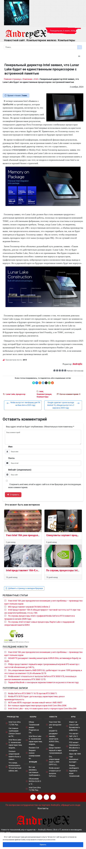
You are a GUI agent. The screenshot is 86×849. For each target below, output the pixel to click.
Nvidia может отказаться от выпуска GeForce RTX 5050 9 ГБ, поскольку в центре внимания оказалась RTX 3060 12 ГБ (40, 678)
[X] (46, 382)
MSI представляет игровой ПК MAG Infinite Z (29, 607)
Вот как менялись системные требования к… (35, 771)
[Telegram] (43, 382)
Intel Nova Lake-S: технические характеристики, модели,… (15, 744)
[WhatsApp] (49, 382)
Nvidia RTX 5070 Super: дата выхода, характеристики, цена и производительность (34, 698)
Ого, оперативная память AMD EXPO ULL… (54, 761)
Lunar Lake (10, 394)
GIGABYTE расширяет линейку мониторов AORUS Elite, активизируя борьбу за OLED (42, 659)
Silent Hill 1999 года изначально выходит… (75, 758)
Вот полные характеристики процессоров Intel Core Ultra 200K (37, 705)
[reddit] (52, 382)
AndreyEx (77, 364)
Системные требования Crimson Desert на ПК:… (15, 732)
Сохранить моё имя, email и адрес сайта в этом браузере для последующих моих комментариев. (44, 486)
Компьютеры (42, 397)
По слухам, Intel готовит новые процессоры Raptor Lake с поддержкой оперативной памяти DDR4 (39, 623)
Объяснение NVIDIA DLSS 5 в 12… (35, 781)
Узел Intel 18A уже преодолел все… (55, 724)
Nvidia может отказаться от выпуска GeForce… (55, 772)
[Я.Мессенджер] (33, 382)
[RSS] (33, 797)
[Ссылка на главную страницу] (26, 32)
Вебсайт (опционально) (19, 470)
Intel (36, 79)
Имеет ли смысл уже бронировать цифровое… (74, 726)
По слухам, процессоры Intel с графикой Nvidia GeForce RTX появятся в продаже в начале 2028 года (39, 617)
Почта (11, 458)
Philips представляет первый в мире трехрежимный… (56, 749)
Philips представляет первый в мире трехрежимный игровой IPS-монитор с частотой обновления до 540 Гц (41, 665)
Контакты (43, 808)
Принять (43, 845)
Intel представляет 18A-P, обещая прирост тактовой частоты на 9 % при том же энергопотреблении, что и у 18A (42, 611)
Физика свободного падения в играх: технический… (74, 770)
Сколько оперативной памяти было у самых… (15, 755)
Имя (10, 446)
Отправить (14, 495)
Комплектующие (44, 394)
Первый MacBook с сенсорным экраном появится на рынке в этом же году (43, 682)
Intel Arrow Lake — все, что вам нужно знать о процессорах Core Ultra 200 (42, 708)
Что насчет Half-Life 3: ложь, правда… (75, 736)
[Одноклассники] (40, 382)
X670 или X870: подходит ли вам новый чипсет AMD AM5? (35, 702)
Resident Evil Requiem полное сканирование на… (34, 753)
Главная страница (12, 79)
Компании (27, 79)
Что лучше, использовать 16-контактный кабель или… (15, 767)
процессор (20, 394)
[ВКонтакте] (36, 382)
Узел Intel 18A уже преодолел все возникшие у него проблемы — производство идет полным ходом (43, 602)
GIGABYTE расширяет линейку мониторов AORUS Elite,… (54, 736)
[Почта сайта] (39, 797)
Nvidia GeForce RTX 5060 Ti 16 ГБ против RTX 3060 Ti (32, 693)
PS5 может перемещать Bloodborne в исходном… (74, 746)
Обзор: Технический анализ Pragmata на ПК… (34, 727)
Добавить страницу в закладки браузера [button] (25, 588)
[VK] (46, 797)
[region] (43, 841)
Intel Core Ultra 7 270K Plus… (14, 723)
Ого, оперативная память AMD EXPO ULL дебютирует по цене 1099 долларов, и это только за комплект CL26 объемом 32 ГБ (43, 671)
